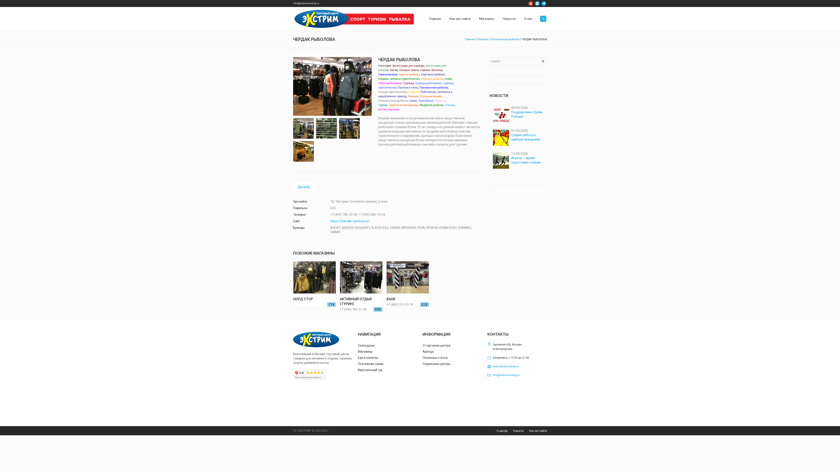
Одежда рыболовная (428, 83)
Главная (470, 39)
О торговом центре (436, 345)
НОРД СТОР (303, 299)
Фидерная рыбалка (431, 105)
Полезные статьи (435, 357)
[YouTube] (530, 3)
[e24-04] (349, 128)
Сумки (413, 100)
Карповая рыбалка (433, 74)
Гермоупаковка (387, 74)
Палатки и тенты (408, 87)
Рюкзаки (413, 96)
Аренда (428, 351)
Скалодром (366, 345)
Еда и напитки (368, 357)
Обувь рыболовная (390, 83)
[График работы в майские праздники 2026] (501, 138)
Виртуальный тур (370, 370)
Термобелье (425, 100)
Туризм (382, 105)
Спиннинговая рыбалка (393, 100)
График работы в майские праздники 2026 (525, 137)
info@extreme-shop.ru (306, 3)
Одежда (408, 83)
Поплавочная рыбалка (505, 39)
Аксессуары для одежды (408, 65)
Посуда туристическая (392, 92)
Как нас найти (538, 430)
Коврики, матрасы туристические (399, 78)
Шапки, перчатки (388, 109)
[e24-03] (326, 128)
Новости (518, 430)
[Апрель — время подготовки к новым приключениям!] (501, 161)
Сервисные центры (436, 364)
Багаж (394, 70)
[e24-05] (303, 151)
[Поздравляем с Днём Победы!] (501, 115)
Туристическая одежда (403, 105)
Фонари (450, 105)
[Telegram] (543, 3)
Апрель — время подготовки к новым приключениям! (526, 160)
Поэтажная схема (370, 364)
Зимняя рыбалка (409, 74)
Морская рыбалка (432, 78)
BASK (391, 299)
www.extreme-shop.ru (506, 366)
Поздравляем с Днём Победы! (526, 114)
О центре (502, 430)
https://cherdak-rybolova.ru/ (349, 221)
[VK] (537, 3)
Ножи (448, 78)
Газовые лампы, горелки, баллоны (421, 70)
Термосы (440, 100)
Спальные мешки (430, 96)
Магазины (365, 351)
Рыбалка (483, 39)
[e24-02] (303, 128)
